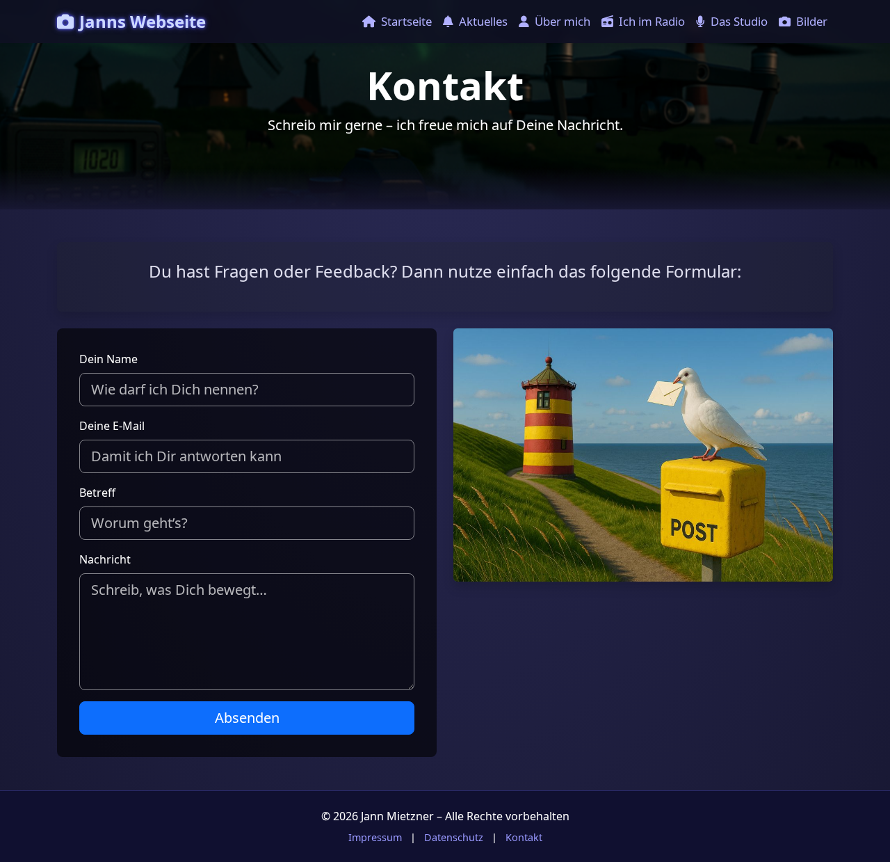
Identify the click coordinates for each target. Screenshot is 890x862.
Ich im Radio (652, 21)
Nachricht (105, 559)
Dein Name (108, 359)
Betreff (97, 492)
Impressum (375, 837)
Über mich (562, 21)
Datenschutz (453, 837)
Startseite (406, 21)
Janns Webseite (142, 21)
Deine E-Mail (112, 425)
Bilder (811, 21)
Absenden (247, 717)
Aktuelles (483, 21)
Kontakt (523, 837)
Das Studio (739, 21)
